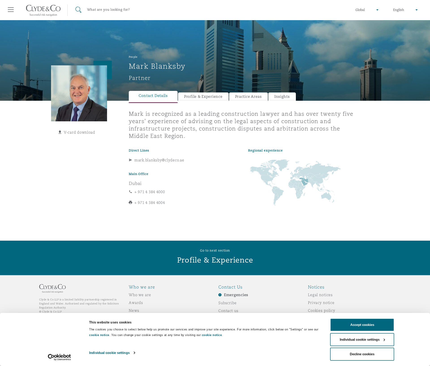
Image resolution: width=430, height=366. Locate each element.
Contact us (228, 310)
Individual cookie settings (109, 353)
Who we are (140, 295)
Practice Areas (248, 96)
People (133, 56)
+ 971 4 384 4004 (149, 202)
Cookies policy (321, 310)
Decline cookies (362, 354)
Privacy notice (321, 302)
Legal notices (320, 295)
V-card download (79, 132)
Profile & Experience (203, 96)
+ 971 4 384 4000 (149, 192)
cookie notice (99, 335)
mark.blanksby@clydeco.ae (159, 160)
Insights (282, 96)
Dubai (135, 183)
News (134, 310)
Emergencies (236, 295)
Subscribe (227, 303)
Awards (136, 302)
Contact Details (153, 95)
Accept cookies (362, 325)
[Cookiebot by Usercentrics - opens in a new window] (59, 357)
